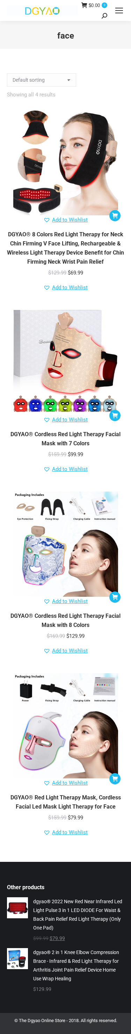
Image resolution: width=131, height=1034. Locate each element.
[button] (115, 215)
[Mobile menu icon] (119, 10)
